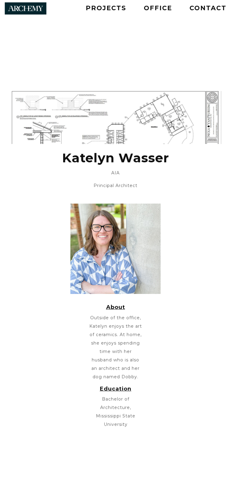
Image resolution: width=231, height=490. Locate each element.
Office (158, 8)
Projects (106, 8)
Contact (207, 8)
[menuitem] (106, 8)
